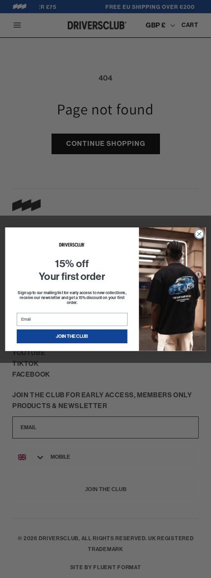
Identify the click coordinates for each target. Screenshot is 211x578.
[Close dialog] (199, 233)
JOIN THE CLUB (72, 336)
